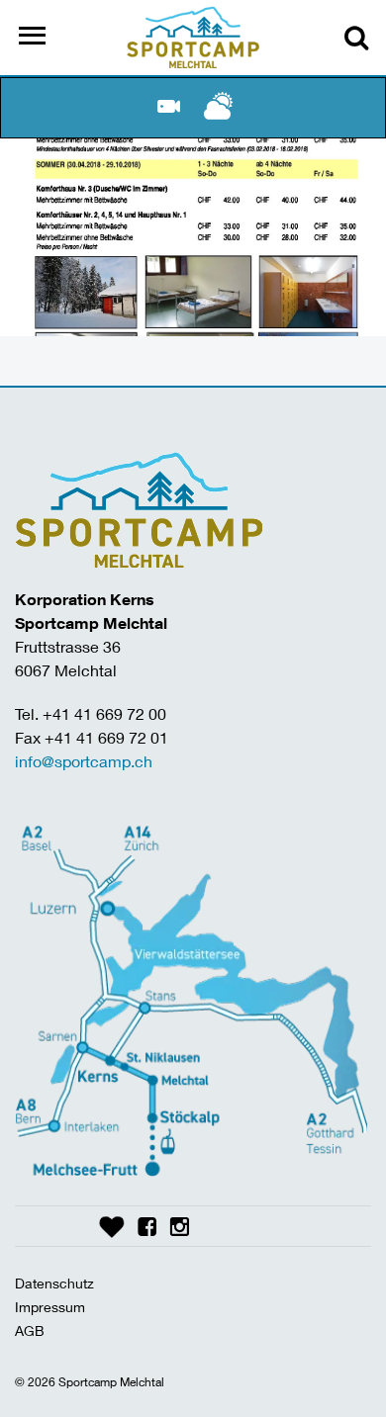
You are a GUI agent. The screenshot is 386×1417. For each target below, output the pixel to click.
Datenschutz (54, 1283)
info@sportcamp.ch (83, 761)
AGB (30, 1330)
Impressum (50, 1306)
